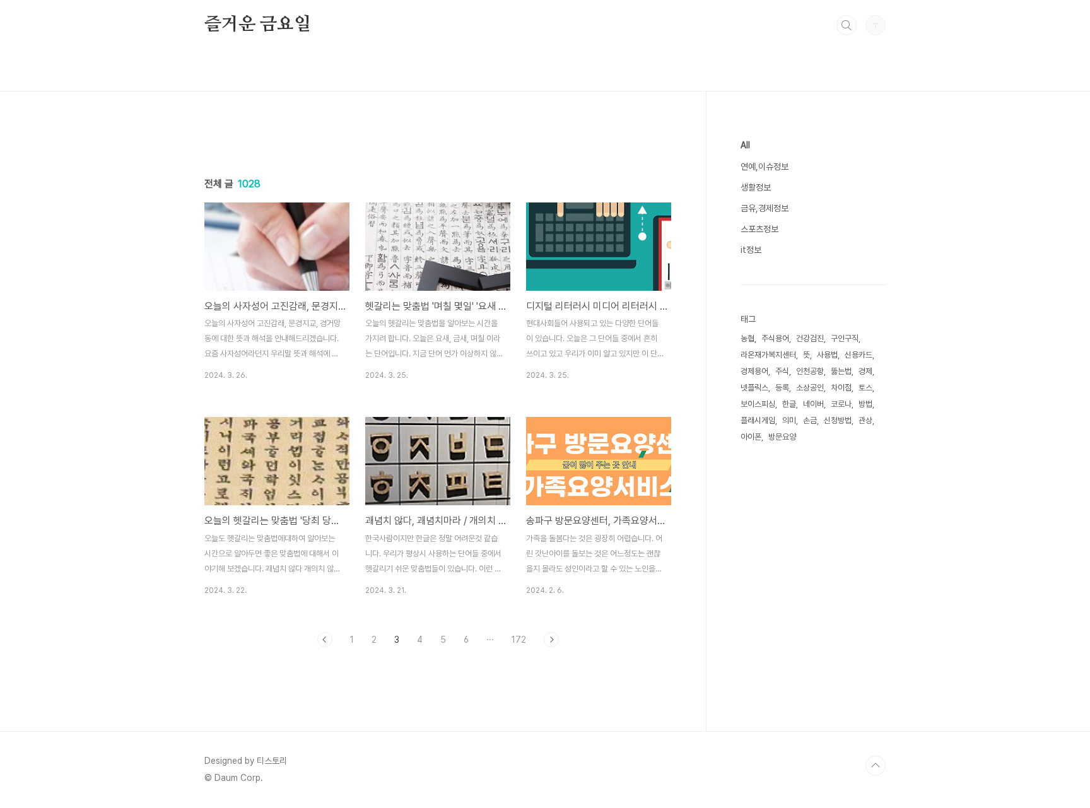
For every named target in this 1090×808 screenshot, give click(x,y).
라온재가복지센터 (768, 355)
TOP (875, 766)
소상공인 (810, 387)
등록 (782, 387)
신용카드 (858, 355)
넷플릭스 (754, 387)
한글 (789, 404)
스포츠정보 (759, 229)
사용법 (827, 355)
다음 (551, 639)
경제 (865, 371)
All (745, 145)
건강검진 (810, 338)
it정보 (751, 250)
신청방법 (838, 420)
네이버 (813, 404)
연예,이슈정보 (764, 166)
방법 (865, 404)
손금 (810, 420)
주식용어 (775, 338)
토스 (865, 387)
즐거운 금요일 (257, 24)
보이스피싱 (758, 404)
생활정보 (756, 187)
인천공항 (810, 371)
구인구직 (845, 338)
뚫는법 (841, 371)
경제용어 (754, 371)
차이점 (841, 387)
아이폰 (751, 437)
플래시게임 (758, 420)
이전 (324, 639)
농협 (747, 338)
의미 (789, 420)
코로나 (841, 404)
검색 (846, 25)
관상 (865, 420)
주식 (782, 371)
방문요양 (782, 437)
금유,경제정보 (764, 208)
